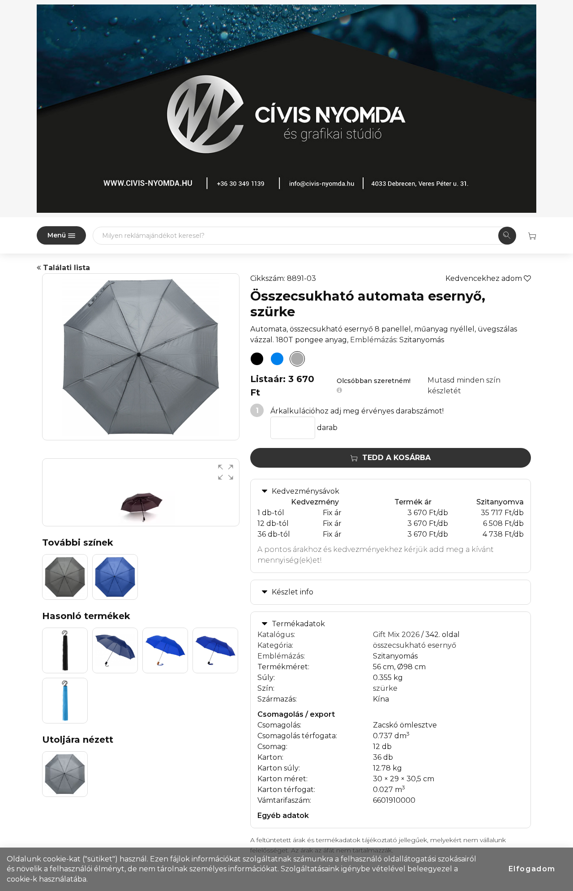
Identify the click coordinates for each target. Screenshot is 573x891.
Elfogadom (532, 869)
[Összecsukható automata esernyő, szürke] (297, 359)
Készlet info (292, 592)
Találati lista (65, 267)
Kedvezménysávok (305, 491)
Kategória (274, 645)
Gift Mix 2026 (396, 634)
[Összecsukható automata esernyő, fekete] (257, 359)
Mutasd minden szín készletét (464, 385)
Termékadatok (298, 624)
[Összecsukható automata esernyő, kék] (277, 359)
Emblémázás (373, 340)
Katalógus (275, 634)
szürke (385, 688)
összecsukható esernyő (414, 645)
